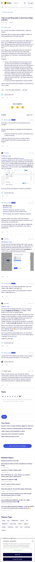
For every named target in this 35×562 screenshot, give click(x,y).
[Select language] (24, 3)
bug (8, 520)
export (4, 530)
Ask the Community (7, 12)
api (27, 520)
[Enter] (3, 7)
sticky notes (13, 523)
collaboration (14, 520)
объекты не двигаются (8, 479)
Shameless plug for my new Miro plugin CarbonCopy (16, 489)
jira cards (24, 90)
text (21, 527)
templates (4, 523)
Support (26, 523)
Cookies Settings (17, 550)
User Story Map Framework (13, 90)
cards (16, 527)
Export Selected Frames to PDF (10, 436)
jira (3, 90)
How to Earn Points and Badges (17, 446)
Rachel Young (7, 371)
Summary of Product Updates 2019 (11, 470)
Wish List (14, 336)
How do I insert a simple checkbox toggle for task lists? (17, 426)
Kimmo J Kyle (7, 27)
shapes (4, 527)
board (3, 520)
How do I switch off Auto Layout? (10, 484)
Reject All (17, 554)
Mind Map (27, 527)
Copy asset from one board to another (12, 434)
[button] (2, 3)
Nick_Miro (6, 153)
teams (20, 523)
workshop (10, 527)
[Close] (32, 541)
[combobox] (17, 7)
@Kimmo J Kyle (7, 156)
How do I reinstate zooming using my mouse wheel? (16, 428)
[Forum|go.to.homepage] (11, 3)
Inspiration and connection (8, 491)
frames (22, 520)
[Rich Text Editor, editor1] (17, 406)
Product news (5, 467)
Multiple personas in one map (10, 460)
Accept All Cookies (17, 559)
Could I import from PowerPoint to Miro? (13, 431)
